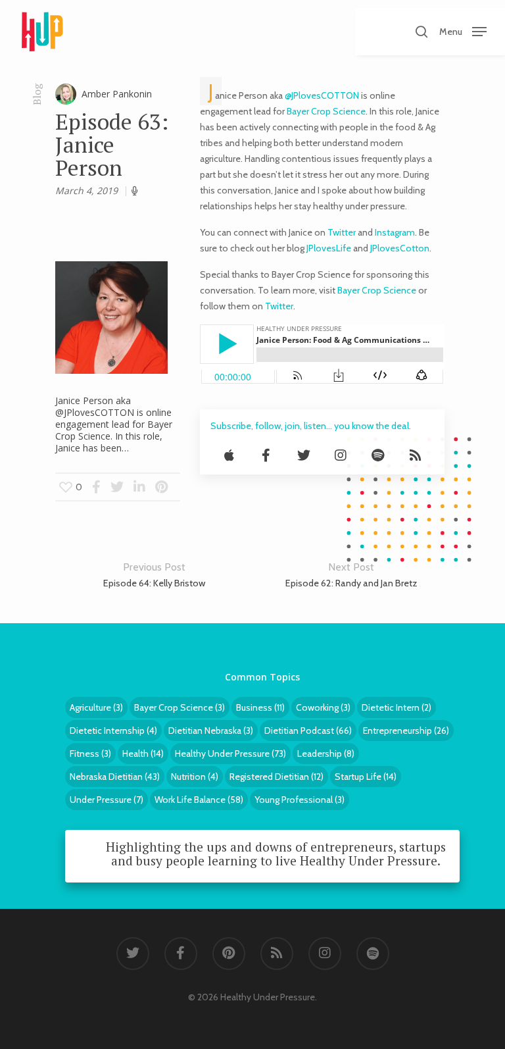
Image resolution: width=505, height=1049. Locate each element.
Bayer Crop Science (326, 111)
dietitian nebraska (210, 730)
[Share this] (96, 487)
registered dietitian (276, 776)
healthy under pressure (230, 753)
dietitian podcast (308, 730)
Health (143, 753)
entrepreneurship (406, 730)
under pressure (106, 800)
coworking (323, 707)
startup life (366, 776)
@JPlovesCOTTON (322, 95)
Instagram (395, 232)
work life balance (199, 800)
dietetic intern (396, 707)
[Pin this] (161, 487)
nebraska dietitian (115, 776)
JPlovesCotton (399, 248)
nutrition (194, 776)
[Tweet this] (118, 487)
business (260, 707)
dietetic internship (113, 730)
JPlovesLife (327, 248)
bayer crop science (179, 707)
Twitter (341, 232)
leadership (325, 753)
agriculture (96, 707)
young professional (299, 800)
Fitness (90, 753)
